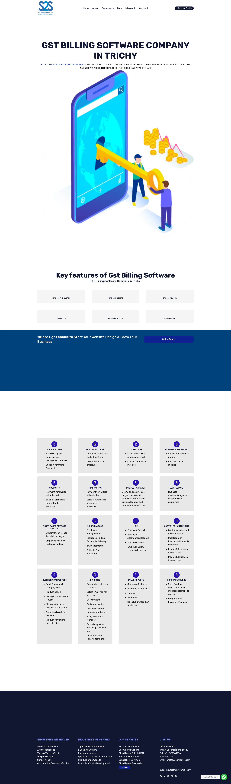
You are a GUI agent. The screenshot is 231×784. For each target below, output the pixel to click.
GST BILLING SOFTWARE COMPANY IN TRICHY (63, 64)
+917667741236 (173, 753)
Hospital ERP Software (130, 756)
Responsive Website (129, 746)
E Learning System (87, 750)
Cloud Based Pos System (131, 763)
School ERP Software (129, 760)
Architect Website (46, 750)
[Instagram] (172, 776)
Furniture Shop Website (89, 760)
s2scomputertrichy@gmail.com (175, 770)
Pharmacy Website (87, 753)
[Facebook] (161, 776)
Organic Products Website (91, 746)
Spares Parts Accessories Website (95, 756)
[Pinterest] (176, 776)
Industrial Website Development (94, 763)
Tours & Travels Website (49, 753)
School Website (45, 760)
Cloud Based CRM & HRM (131, 753)
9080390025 (166, 756)
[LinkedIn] (168, 776)
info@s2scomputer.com (178, 760)
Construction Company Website (53, 763)
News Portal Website (47, 746)
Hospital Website (45, 756)
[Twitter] (165, 776)
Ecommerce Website (129, 750)
